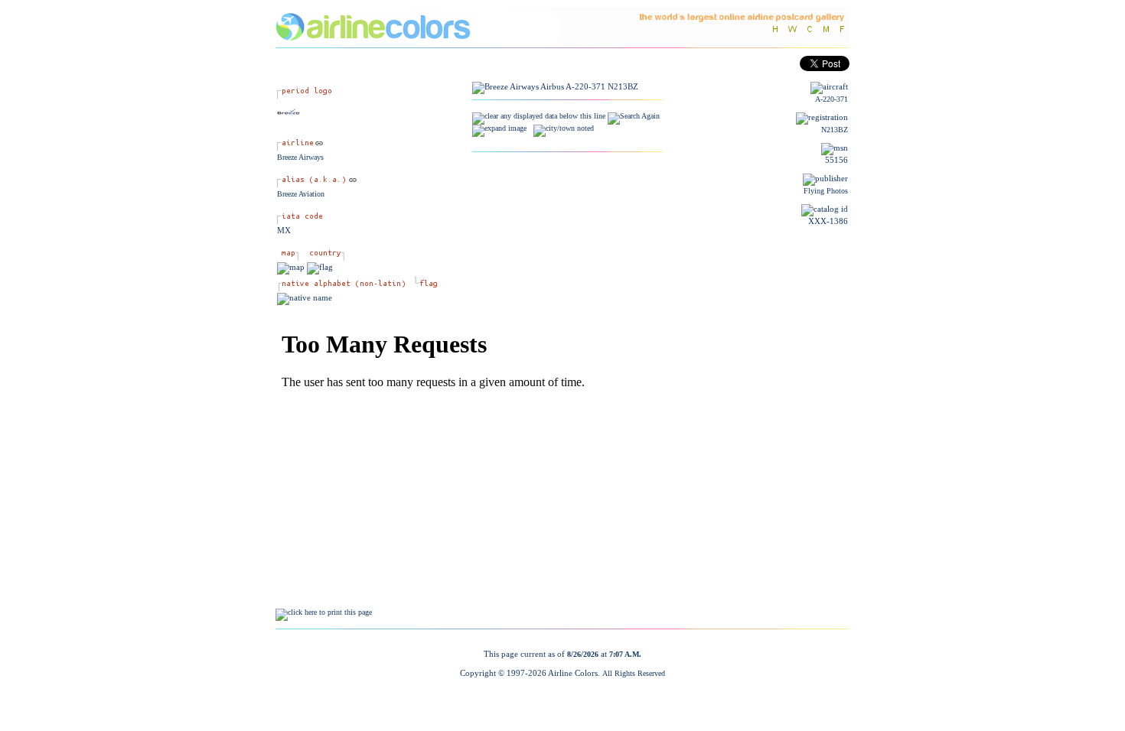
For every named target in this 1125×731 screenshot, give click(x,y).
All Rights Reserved (633, 673)
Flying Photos (826, 191)
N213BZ (834, 129)
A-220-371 (831, 99)
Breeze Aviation (300, 194)
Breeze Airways (300, 157)
